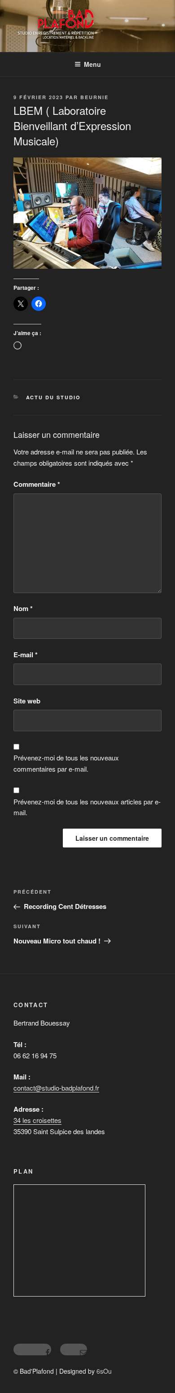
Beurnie (94, 97)
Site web (26, 701)
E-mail (25, 654)
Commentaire (36, 484)
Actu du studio (53, 397)
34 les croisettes (37, 1120)
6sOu (104, 1371)
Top (165, 1381)
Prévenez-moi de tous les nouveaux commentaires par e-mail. (66, 763)
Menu (92, 64)
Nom (23, 608)
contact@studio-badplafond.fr (56, 1087)
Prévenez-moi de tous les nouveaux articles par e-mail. (87, 807)
